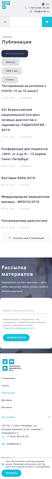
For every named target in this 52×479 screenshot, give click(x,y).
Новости (10, 62)
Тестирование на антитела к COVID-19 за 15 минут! (23, 88)
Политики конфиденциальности (19, 328)
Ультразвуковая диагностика (24, 221)
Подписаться (16, 337)
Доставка (6, 400)
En (47, 4)
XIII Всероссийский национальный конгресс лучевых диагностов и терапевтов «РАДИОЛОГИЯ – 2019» (24, 120)
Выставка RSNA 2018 (18, 178)
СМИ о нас (12, 71)
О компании (8, 378)
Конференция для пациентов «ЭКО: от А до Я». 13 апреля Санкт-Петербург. (24, 154)
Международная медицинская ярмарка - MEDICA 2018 (25, 199)
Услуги (5, 385)
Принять (11, 473)
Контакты (6, 407)
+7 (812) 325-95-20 (17, 436)
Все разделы (8, 417)
